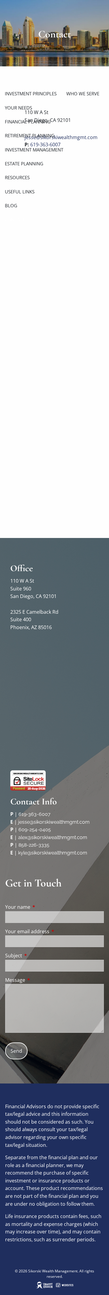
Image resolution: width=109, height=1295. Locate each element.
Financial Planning (28, 122)
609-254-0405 (34, 829)
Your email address (51, 931)
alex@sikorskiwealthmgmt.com (52, 837)
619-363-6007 (34, 814)
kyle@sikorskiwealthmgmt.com (52, 853)
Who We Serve (82, 94)
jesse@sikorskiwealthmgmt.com (54, 822)
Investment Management (34, 150)
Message (39, 980)
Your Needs (18, 108)
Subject (38, 955)
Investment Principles (31, 94)
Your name (42, 907)
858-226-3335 (33, 845)
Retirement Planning (29, 135)
